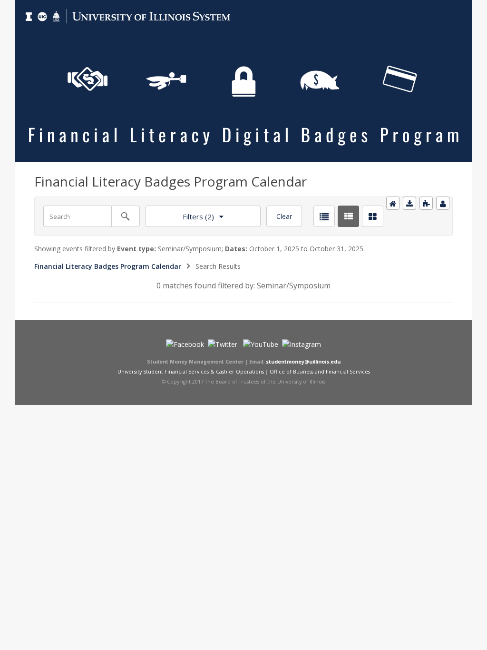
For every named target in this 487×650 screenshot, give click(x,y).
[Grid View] (372, 216)
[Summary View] (348, 216)
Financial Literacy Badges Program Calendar (107, 266)
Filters (180, 213)
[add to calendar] (409, 203)
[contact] (442, 203)
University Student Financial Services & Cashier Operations (190, 371)
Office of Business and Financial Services (320, 371)
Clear (284, 216)
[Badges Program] (243, 5)
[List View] (324, 216)
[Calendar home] (392, 203)
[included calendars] (426, 203)
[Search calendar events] (125, 216)
